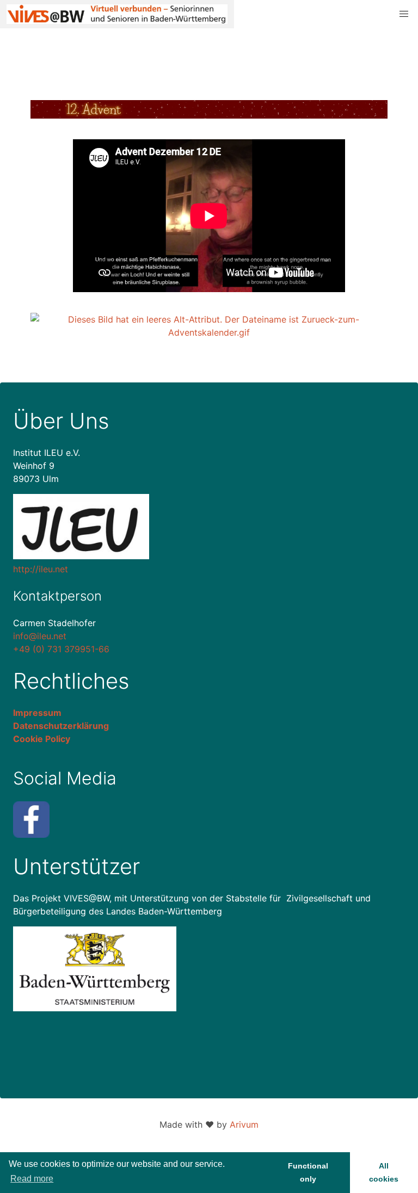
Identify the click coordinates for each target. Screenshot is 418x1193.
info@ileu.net (39, 636)
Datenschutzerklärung (61, 725)
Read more (31, 1178)
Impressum (37, 712)
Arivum (244, 1124)
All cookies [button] (383, 1172)
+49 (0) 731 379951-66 (61, 649)
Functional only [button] (308, 1172)
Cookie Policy (41, 738)
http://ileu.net (40, 569)
